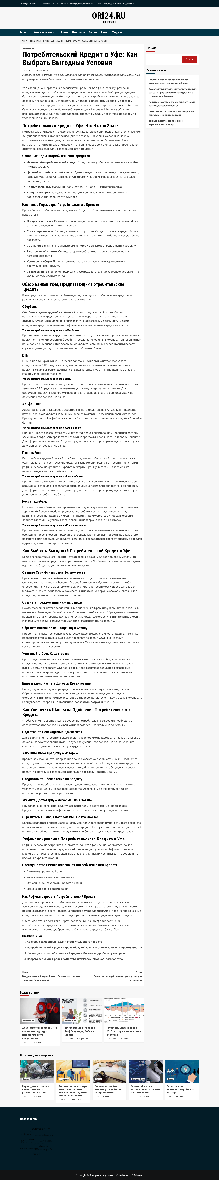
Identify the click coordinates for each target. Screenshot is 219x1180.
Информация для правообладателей (115, 3)
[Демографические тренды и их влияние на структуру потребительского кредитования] (40, 1011)
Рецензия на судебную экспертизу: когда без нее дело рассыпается (172, 104)
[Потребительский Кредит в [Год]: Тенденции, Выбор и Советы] (82, 1011)
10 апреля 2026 (143, 1096)
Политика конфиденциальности (77, 3)
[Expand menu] (28, 32)
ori (25, 1042)
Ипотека (92, 32)
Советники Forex (138, 1079)
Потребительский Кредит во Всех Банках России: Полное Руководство (75, 959)
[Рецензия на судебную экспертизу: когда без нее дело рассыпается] (109, 1071)
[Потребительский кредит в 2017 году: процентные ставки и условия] (124, 1011)
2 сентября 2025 (179, 1096)
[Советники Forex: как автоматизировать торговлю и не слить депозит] (146, 1071)
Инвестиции (78, 32)
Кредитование (28, 48)
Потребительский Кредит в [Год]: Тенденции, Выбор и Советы (79, 1031)
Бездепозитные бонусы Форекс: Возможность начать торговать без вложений (51, 976)
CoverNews (122, 1175)
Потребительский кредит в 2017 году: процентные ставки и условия (124, 1031)
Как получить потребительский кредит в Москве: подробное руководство (77, 953)
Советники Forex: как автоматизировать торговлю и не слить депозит (171, 113)
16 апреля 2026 (107, 1096)
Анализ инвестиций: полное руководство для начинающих (118, 976)
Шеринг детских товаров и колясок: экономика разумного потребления (169, 81)
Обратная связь (50, 3)
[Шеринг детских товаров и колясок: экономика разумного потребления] (37, 1071)
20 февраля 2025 (42, 70)
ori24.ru (109, 15)
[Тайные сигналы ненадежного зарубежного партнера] (182, 1071)
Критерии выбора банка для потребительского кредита (64, 941)
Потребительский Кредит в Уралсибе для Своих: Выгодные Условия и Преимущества (84, 947)
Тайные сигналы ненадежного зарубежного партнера (166, 122)
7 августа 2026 (76, 1099)
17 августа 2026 (35, 1096)
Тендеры (117, 32)
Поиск (151, 48)
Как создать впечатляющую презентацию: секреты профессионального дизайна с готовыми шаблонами (173, 92)
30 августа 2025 (35, 1042)
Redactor (28, 70)
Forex (23, 32)
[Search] (197, 32)
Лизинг (104, 32)
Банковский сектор (43, 32)
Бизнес (65, 32)
